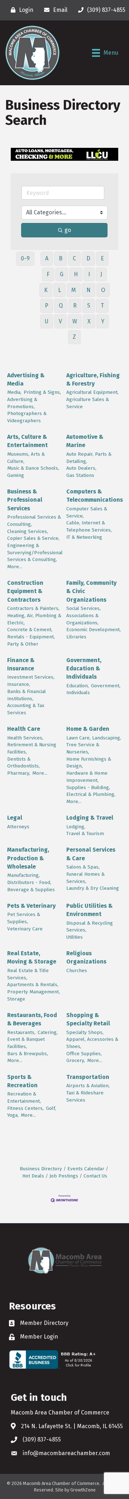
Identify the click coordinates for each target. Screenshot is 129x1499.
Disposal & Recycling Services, (89, 926)
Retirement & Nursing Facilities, (31, 748)
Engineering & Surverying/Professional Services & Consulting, (35, 552)
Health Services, (25, 738)
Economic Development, (93, 630)
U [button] (46, 321)
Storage (16, 999)
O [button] (103, 290)
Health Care (23, 728)
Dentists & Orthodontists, (23, 762)
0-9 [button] (25, 258)
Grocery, (75, 1060)
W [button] (74, 321)
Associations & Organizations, (82, 619)
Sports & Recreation (22, 1081)
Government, (105, 686)
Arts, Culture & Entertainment (27, 440)
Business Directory (41, 1169)
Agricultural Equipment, (92, 392)
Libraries (76, 637)
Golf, (51, 1108)
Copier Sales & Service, (33, 538)
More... (14, 567)
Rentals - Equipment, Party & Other (31, 640)
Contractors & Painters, (33, 608)
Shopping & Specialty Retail (88, 1019)
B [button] (60, 258)
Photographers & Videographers (27, 417)
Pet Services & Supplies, (23, 918)
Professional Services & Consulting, (34, 520)
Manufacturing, (23, 875)
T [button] (102, 305)
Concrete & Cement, (29, 630)
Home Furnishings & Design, (88, 762)
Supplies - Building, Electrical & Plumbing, (90, 791)
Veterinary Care (25, 929)
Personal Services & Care (90, 853)
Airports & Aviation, (88, 1086)
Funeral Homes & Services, (85, 877)
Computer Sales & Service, (86, 512)
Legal (14, 817)
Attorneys (18, 827)
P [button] (46, 305)
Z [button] (74, 336)
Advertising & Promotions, (22, 403)
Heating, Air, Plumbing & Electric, (34, 619)
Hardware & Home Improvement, (87, 776)
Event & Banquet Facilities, (26, 1042)
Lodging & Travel (89, 817)
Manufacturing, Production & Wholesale (28, 858)
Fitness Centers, (25, 1108)
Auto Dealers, (81, 468)
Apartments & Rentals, (32, 984)
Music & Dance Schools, (33, 468)
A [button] (46, 258)
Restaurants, (21, 1032)
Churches (76, 970)
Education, (77, 686)
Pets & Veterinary (31, 905)
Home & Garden (87, 728)
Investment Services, (30, 677)
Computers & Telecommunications (94, 495)
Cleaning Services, (27, 531)
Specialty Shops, (85, 1032)
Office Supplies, (84, 1054)
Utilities (74, 937)
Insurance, (18, 684)
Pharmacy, (18, 773)
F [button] (48, 274)
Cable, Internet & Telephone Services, (89, 526)
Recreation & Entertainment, (24, 1097)
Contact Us (95, 1176)
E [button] (102, 258)
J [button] (101, 274)
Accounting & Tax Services (25, 709)
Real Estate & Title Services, (28, 974)
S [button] (88, 305)
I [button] (89, 274)
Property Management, (33, 992)
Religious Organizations (86, 957)
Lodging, (75, 827)
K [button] (46, 290)
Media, (14, 392)
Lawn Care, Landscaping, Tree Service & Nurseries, (93, 745)
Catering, (48, 1032)
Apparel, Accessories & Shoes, (92, 1042)
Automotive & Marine (84, 440)
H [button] (76, 274)
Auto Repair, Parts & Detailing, (88, 457)
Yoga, (13, 1115)
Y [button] (102, 321)
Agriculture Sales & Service (87, 403)
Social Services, (83, 608)
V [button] (60, 321)
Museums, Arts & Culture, (26, 457)
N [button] (88, 290)
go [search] (67, 230)
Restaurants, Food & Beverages (32, 1019)
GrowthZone (83, 1490)
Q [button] (61, 305)
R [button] (75, 305)
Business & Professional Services (24, 499)
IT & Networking (84, 537)
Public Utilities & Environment (89, 909)
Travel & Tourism (85, 833)
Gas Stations (80, 475)
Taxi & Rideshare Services (85, 1096)
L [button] (59, 290)
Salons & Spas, (83, 867)
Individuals (78, 692)
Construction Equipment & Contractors (25, 591)
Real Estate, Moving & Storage (31, 957)
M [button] (73, 290)
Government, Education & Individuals (83, 668)
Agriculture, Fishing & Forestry (93, 379)
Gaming (15, 475)
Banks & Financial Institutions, (26, 695)
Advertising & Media (25, 379)
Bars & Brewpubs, (27, 1054)
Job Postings (63, 1176)
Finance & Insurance (20, 664)
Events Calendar (85, 1169)
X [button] (89, 321)
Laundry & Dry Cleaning (92, 888)
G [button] (61, 274)
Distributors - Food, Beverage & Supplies (31, 886)
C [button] (74, 258)
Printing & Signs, (42, 392)
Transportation (87, 1077)
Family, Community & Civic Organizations (91, 591)
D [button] (88, 258)
